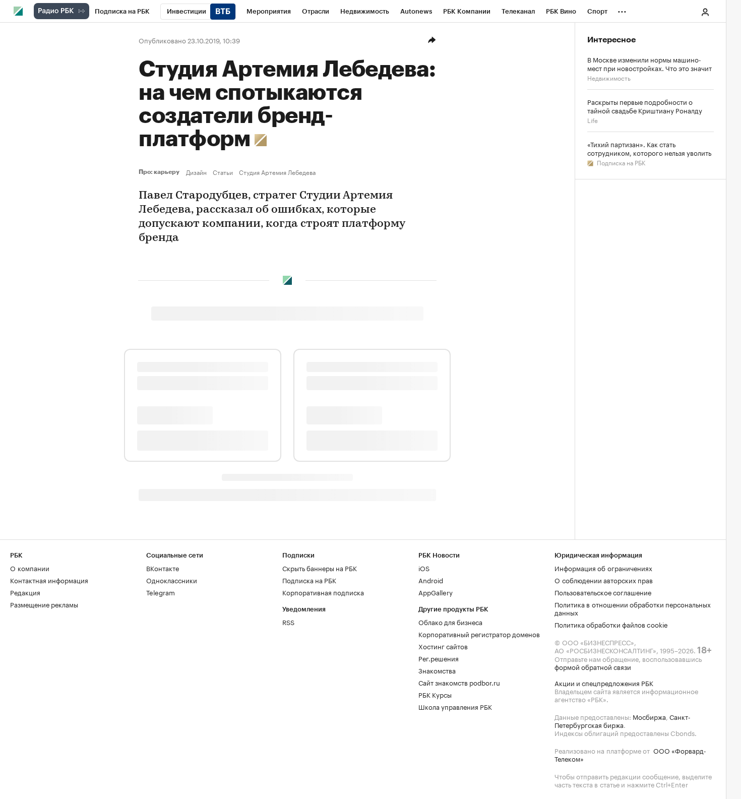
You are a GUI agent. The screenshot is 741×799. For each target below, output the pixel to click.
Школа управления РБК (455, 706)
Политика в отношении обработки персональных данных (632, 608)
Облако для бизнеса (450, 622)
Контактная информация (49, 580)
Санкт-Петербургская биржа (622, 720)
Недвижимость (609, 77)
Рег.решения (438, 658)
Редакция (25, 592)
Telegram (160, 592)
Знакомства (437, 670)
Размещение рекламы (44, 604)
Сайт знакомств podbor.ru (459, 682)
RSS (288, 622)
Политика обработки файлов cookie (611, 624)
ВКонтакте (162, 568)
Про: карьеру (160, 172)
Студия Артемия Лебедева (277, 172)
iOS (423, 568)
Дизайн (196, 172)
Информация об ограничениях (603, 568)
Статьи (223, 172)
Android (430, 580)
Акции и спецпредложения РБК (603, 683)
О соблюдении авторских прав (603, 580)
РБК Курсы (435, 694)
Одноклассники (171, 580)
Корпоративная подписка (323, 592)
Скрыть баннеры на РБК (319, 568)
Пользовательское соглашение (602, 592)
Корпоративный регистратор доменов (479, 634)
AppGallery (435, 592)
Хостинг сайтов (443, 646)
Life (592, 120)
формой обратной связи (592, 666)
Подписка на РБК (620, 162)
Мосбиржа (649, 716)
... (622, 10)
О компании (29, 568)
